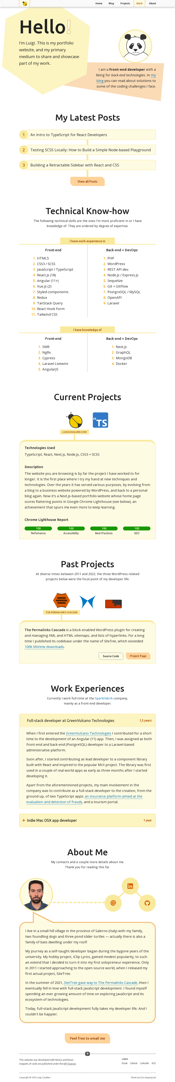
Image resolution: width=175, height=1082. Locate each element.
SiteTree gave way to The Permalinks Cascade (100, 982)
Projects (125, 3)
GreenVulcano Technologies (88, 733)
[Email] (113, 903)
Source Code (111, 656)
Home (99, 3)
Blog (111, 3)
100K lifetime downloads (44, 646)
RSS (154, 1063)
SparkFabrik (104, 698)
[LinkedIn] (130, 886)
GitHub (133, 1063)
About (152, 3)
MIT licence (70, 1063)
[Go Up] (87, 1054)
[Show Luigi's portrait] (135, 46)
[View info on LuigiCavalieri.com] (74, 421)
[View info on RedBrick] (113, 604)
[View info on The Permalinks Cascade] (61, 601)
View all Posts (87, 181)
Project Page (138, 656)
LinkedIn (144, 1063)
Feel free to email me (87, 1038)
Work (139, 3)
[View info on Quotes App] (100, 421)
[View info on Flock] (87, 602)
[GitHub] (147, 903)
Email (124, 1063)
